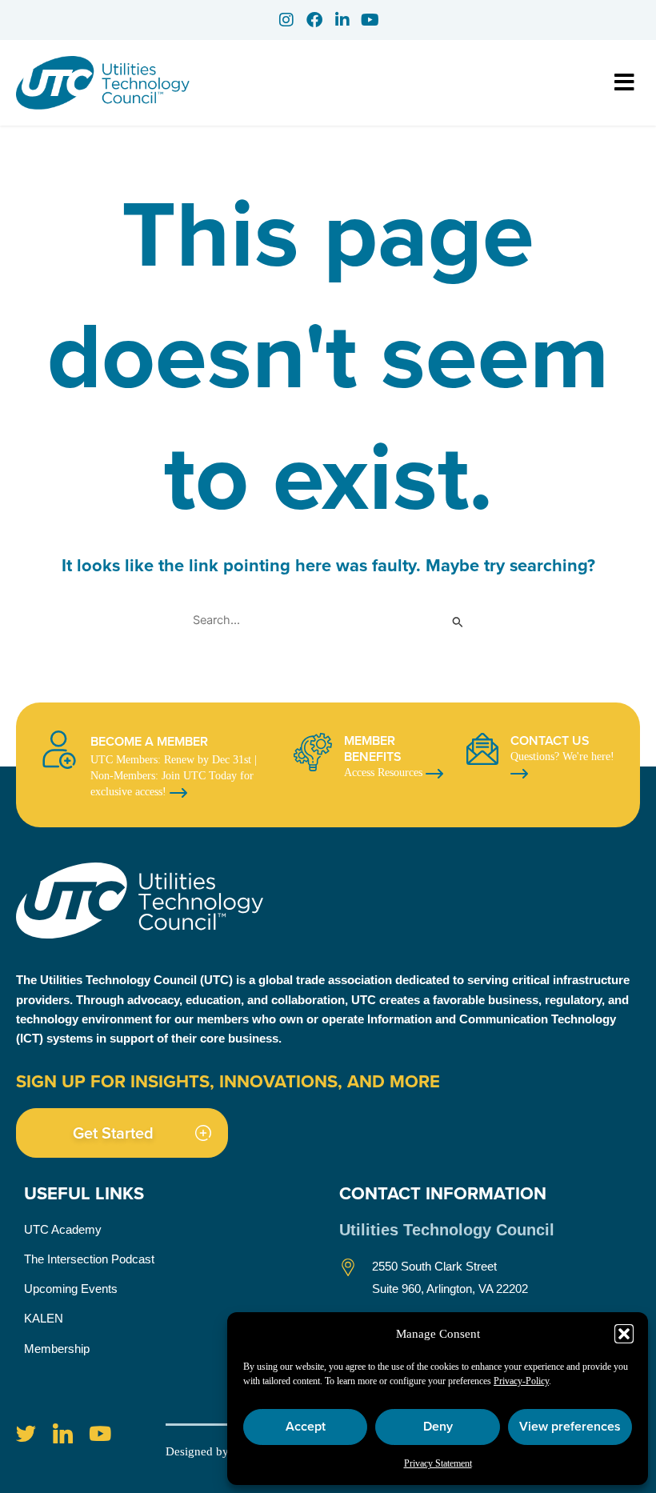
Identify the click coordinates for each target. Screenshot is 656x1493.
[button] (624, 1334)
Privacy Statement (438, 1463)
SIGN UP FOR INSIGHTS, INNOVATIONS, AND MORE (228, 1081)
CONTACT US (550, 740)
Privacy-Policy (521, 1381)
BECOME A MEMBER (149, 741)
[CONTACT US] (482, 749)
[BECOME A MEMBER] (59, 749)
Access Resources (385, 773)
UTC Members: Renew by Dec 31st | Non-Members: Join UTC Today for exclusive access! (173, 776)
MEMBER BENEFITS (373, 748)
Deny (438, 1426)
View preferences (570, 1426)
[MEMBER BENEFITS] (313, 752)
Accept (306, 1426)
